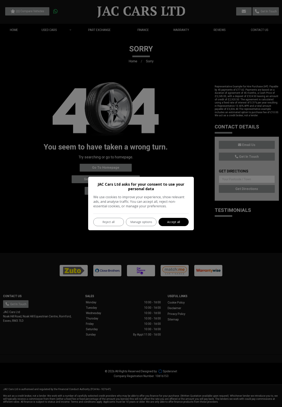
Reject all (108, 222)
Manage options (141, 222)
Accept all (173, 222)
